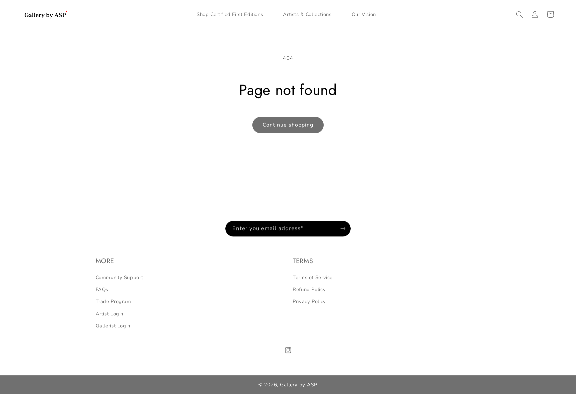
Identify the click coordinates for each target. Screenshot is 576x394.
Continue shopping (288, 125)
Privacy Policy (309, 301)
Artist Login (110, 313)
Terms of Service (313, 277)
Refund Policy (309, 289)
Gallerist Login (113, 325)
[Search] (519, 14)
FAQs (102, 289)
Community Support (119, 277)
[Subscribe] (343, 228)
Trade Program (113, 301)
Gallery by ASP (299, 384)
